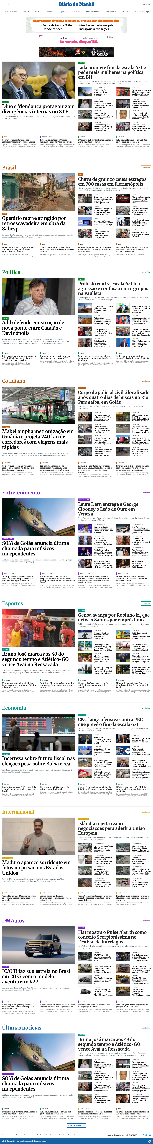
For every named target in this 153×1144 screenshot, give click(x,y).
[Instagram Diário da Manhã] (146, 1135)
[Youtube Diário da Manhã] (150, 1135)
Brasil (37, 12)
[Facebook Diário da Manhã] (143, 1135)
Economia (49, 12)
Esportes (62, 12)
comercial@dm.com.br (115, 1135)
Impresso (147, 4)
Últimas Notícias (10, 12)
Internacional (110, 12)
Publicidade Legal (142, 12)
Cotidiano (76, 12)
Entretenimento (92, 12)
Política (26, 12)
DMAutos (125, 12)
